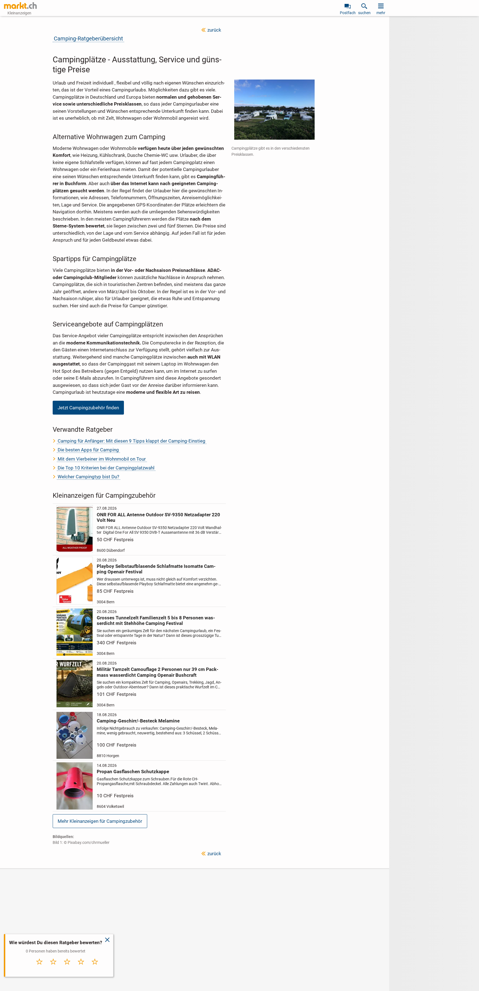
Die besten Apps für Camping (88, 450)
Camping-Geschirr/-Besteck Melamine (138, 721)
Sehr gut (95, 967)
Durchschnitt (67, 969)
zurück (214, 30)
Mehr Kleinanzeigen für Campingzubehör (100, 821)
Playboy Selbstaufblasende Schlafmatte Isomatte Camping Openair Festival (156, 568)
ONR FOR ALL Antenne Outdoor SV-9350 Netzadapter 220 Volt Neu (158, 517)
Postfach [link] (348, 13)
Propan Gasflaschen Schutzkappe (133, 771)
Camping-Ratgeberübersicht (88, 38)
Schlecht (53, 967)
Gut (81, 967)
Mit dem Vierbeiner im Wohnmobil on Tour (102, 459)
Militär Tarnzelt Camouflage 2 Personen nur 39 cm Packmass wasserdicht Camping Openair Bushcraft (157, 672)
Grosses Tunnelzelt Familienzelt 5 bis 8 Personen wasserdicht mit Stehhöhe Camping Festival (156, 620)
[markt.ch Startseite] (20, 5)
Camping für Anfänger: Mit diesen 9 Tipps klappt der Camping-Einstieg (131, 441)
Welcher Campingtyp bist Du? (88, 476)
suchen (364, 13)
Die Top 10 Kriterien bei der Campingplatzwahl (106, 468)
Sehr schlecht (39, 969)
